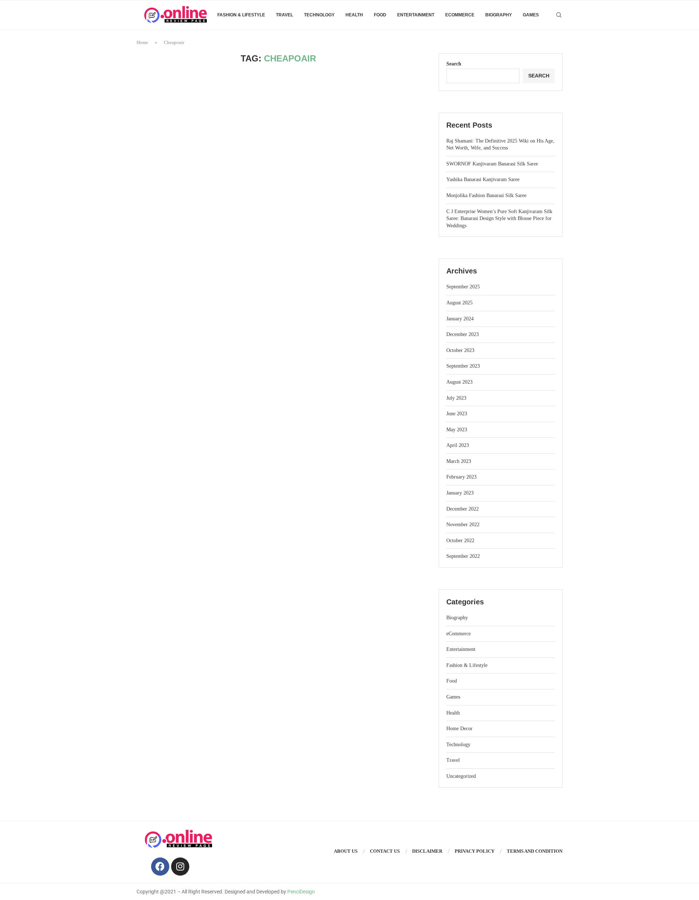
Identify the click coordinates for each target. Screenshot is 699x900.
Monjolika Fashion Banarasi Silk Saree (486, 195)
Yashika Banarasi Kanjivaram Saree (483, 179)
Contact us (385, 851)
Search (453, 64)
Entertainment (415, 14)
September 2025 (463, 286)
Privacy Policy (474, 851)
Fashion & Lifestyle (241, 14)
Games (531, 14)
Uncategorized (461, 776)
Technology (319, 14)
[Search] (558, 14)
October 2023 (460, 350)
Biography (498, 14)
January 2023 (460, 493)
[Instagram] (180, 866)
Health (354, 14)
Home (142, 42)
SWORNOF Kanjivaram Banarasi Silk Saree (492, 164)
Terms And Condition (534, 851)
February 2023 (461, 477)
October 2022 (460, 540)
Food (380, 14)
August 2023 (459, 382)
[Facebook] (160, 866)
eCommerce (459, 14)
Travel (284, 14)
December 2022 (462, 509)
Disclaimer (427, 851)
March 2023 (458, 461)
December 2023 (462, 334)
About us (346, 851)
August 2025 (459, 302)
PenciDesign (301, 892)
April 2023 (457, 445)
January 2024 (460, 318)
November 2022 (462, 524)
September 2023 (463, 366)
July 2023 (456, 398)
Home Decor (459, 728)
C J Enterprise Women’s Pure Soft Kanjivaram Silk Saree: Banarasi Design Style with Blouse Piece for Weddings (499, 218)
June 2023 (456, 413)
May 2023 (456, 429)
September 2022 (463, 556)
